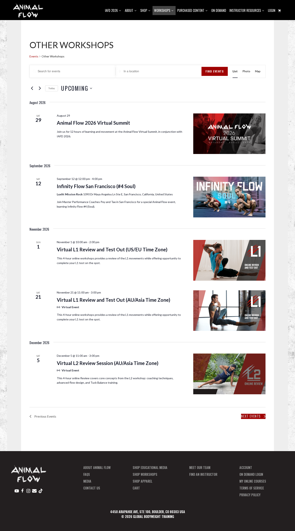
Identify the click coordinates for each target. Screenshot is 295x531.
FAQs (86, 474)
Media (87, 481)
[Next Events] (39, 88)
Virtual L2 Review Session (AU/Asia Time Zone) (107, 363)
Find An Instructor (203, 474)
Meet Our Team (199, 467)
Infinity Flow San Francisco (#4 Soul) (96, 186)
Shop (143, 10)
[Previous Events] (32, 88)
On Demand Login (251, 474)
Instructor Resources (245, 10)
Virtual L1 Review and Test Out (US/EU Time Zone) (112, 249)
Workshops (162, 10)
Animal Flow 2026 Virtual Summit (93, 123)
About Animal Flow (97, 467)
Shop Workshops (145, 474)
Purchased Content (190, 10)
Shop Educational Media (150, 467)
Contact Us (91, 488)
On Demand (218, 10)
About (129, 10)
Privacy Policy (249, 494)
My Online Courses (252, 481)
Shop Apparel (142, 481)
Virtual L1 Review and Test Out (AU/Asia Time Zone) (113, 300)
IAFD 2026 (111, 10)
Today (51, 88)
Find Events (214, 71)
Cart (136, 488)
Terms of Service (251, 488)
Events (34, 56)
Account (245, 467)
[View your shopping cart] (279, 10)
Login (271, 10)
